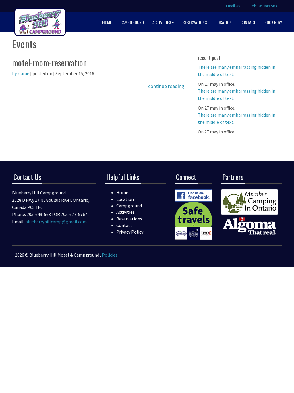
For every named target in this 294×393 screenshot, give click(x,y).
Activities (125, 212)
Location (125, 199)
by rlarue (20, 73)
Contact (124, 225)
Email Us (232, 5)
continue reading (166, 86)
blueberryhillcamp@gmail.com (56, 221)
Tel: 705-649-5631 (264, 5)
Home (122, 192)
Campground (129, 206)
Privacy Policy (129, 232)
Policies (109, 255)
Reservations (129, 219)
